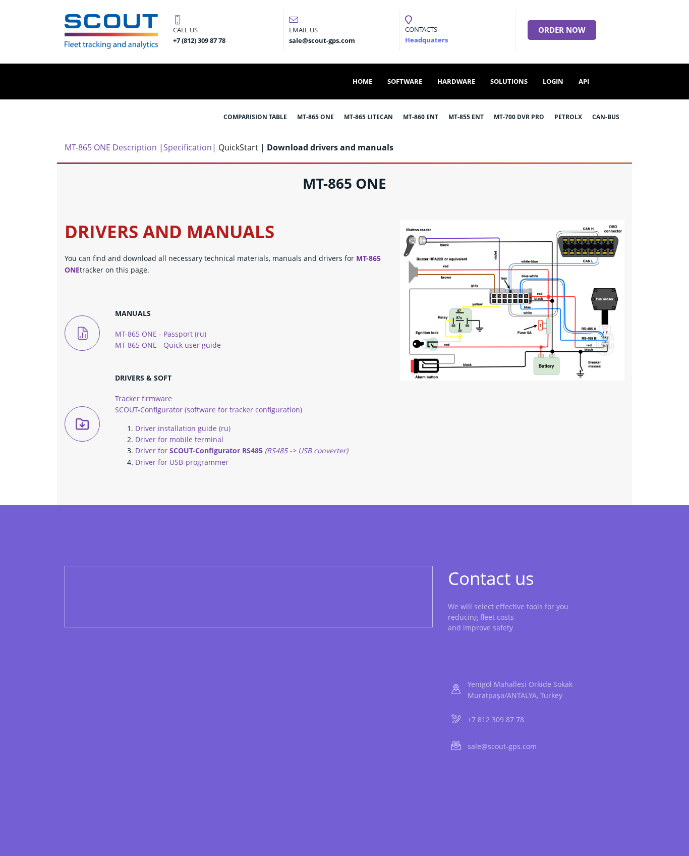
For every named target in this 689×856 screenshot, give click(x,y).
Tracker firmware (143, 398)
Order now (562, 30)
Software (404, 81)
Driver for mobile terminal (179, 439)
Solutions (509, 81)
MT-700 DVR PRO (519, 117)
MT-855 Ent (466, 117)
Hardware (456, 81)
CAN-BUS (605, 117)
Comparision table (255, 117)
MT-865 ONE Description (111, 147)
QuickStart (238, 147)
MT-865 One (315, 117)
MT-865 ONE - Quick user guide (168, 345)
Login (553, 81)
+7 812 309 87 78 (496, 719)
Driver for (241, 450)
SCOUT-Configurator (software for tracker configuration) (208, 409)
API (584, 81)
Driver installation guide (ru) (183, 428)
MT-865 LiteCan (368, 117)
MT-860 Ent (420, 117)
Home (362, 81)
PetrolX (568, 117)
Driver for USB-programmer (181, 462)
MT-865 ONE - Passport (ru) (160, 334)
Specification (187, 147)
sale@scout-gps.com (502, 746)
